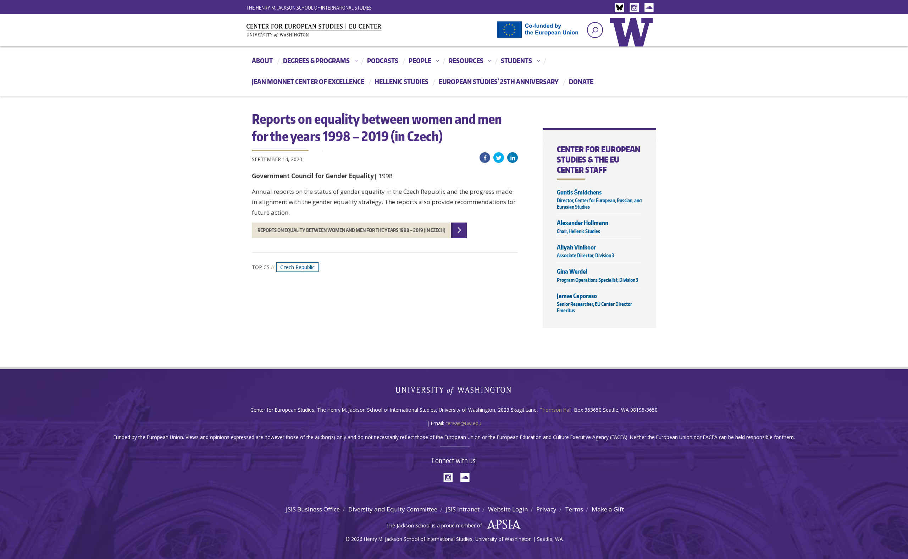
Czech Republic (297, 267)
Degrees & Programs (316, 60)
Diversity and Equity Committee (392, 509)
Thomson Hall (555, 409)
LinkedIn (512, 157)
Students (516, 60)
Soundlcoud (649, 8)
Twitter (498, 157)
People (420, 60)
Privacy (546, 509)
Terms (574, 509)
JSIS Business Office (313, 509)
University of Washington (633, 37)
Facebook (485, 157)
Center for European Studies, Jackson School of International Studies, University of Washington (326, 32)
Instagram (635, 8)
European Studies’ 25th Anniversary (499, 81)
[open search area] (595, 30)
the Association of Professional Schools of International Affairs (502, 525)
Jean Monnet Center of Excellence (308, 81)
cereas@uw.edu (463, 423)
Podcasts (382, 60)
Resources (466, 60)
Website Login (508, 509)
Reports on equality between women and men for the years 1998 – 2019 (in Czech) (351, 230)
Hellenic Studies (401, 81)
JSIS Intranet (463, 509)
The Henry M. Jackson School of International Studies (309, 8)
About (262, 60)
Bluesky (621, 8)
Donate (581, 81)
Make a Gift (608, 509)
